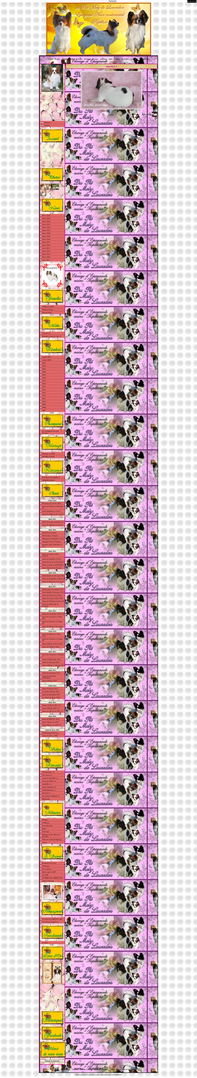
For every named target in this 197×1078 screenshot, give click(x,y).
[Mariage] (52, 442)
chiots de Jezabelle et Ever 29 (53, 613)
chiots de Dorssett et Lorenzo (53, 581)
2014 (44, 389)
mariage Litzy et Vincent (51, 541)
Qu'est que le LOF (49, 872)
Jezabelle (46, 784)
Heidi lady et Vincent (50, 535)
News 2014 (46, 251)
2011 (44, 398)
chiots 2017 (52, 586)
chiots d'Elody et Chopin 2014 (53, 665)
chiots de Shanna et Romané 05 (52, 507)
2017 (44, 380)
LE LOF (45, 875)
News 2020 (46, 233)
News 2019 (46, 236)
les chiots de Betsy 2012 (51, 697)
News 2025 (46, 218)
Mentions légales (80, 1074)
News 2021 (46, 230)
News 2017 (46, 242)
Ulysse (44, 842)
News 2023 (46, 224)
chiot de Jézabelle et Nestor (52, 525)
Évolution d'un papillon (50, 477)
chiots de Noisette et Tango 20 (52, 622)
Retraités (79, 59)
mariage (95, 59)
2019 (44, 374)
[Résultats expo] (52, 346)
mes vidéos (134, 59)
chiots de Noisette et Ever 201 (53, 601)
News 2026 (46, 215)
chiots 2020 (52, 530)
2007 (44, 410)
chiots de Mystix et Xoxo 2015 (51, 635)
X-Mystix (45, 822)
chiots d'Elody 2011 (50, 708)
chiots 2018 (52, 573)
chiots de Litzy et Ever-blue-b (53, 562)
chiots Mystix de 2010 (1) (51, 725)
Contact (45, 942)
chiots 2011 (52, 702)
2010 (44, 401)
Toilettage (45, 866)
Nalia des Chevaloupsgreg (52, 839)
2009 (44, 404)
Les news (75, 1069)
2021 (44, 369)
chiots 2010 (52, 716)
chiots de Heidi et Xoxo (51, 646)
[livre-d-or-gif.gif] (52, 973)
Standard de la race (49, 863)
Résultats (87, 59)
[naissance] (52, 466)
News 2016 (46, 245)
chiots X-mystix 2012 (50, 688)
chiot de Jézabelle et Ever (51, 559)
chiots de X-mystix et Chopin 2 (53, 655)
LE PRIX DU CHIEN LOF (52, 878)
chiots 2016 (52, 611)
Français (47, 122)
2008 (44, 407)
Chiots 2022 (52, 500)
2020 (44, 371)
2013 (44, 392)
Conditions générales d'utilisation (111, 1074)
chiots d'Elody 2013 (49, 680)
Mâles (72, 59)
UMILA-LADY (48, 306)
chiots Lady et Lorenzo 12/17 (53, 589)
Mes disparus (144, 59)
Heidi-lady (46, 799)
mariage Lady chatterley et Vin (52, 545)
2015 (44, 386)
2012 (44, 395)
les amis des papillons (50, 922)
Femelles (65, 59)
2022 (44, 366)
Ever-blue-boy (47, 825)
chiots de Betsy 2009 (52, 730)
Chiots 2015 (52, 631)
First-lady (45, 831)
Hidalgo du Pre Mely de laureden (51, 835)
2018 (44, 377)
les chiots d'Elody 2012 (50, 691)
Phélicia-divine (47, 309)
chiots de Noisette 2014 (51, 662)
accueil (50, 59)
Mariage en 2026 (48, 453)
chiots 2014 (52, 651)
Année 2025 (46, 357)
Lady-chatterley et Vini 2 (51, 511)
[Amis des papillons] (52, 908)
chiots (111, 59)
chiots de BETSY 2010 (50, 719)
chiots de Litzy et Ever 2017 (52, 598)
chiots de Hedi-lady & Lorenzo (50, 605)
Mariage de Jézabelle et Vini (52, 538)
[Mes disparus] (52, 809)
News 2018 (46, 239)
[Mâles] (52, 322)
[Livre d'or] (52, 952)
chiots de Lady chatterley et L (53, 522)
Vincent (46, 333)
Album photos (115, 1069)
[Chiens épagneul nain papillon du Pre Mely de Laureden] (98, 29)
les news (57, 59)
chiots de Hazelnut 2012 (51, 694)
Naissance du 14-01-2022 (51, 503)
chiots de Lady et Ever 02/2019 (50, 555)
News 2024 (46, 221)
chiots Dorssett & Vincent (51, 568)
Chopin (45, 819)
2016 (44, 383)
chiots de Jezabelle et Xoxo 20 (53, 578)
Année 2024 (46, 360)
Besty (44, 828)
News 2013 (46, 254)
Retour (111, 114)
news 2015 (46, 248)
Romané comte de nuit (51, 336)
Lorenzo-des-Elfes (50, 778)
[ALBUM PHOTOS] (52, 174)
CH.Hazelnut (48, 772)
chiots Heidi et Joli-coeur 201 (53, 575)
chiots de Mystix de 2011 (52, 711)
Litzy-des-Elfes (49, 781)
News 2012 (46, 257)
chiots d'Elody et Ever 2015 (52, 643)
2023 (44, 363)
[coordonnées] (52, 931)
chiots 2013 (52, 670)
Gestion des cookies (92, 1074)
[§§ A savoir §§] (52, 852)
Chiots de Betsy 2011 (51, 705)
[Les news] (52, 204)
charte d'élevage (48, 881)
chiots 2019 (52, 551)
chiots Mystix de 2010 (50, 722)
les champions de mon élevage (50, 432)
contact (117, 59)
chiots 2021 (52, 519)
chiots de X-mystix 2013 (51, 673)
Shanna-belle (47, 312)
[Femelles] (52, 295)
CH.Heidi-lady (48, 790)
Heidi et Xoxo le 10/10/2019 (52, 565)
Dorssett (46, 793)
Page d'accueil (65, 1069)
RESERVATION (48, 456)
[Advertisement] (52, 106)
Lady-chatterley (49, 787)
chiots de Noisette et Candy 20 (52, 640)
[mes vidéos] (52, 745)
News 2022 (46, 227)
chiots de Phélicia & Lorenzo (53, 514)
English (47, 125)
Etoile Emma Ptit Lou (50, 732)
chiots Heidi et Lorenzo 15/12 (53, 592)
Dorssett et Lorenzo (49, 532)
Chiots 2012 (52, 685)
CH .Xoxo (47, 775)
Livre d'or (125, 59)
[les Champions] (52, 420)
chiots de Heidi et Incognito (52, 626)
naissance (103, 59)
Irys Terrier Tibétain (50, 796)
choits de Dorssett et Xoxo (52, 595)
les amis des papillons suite (52, 919)
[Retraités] (52, 761)
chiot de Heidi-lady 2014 (51, 659)
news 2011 (46, 260)
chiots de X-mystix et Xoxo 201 (52, 617)
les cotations (46, 869)
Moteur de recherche (52, 1061)
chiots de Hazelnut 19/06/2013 (49, 677)
